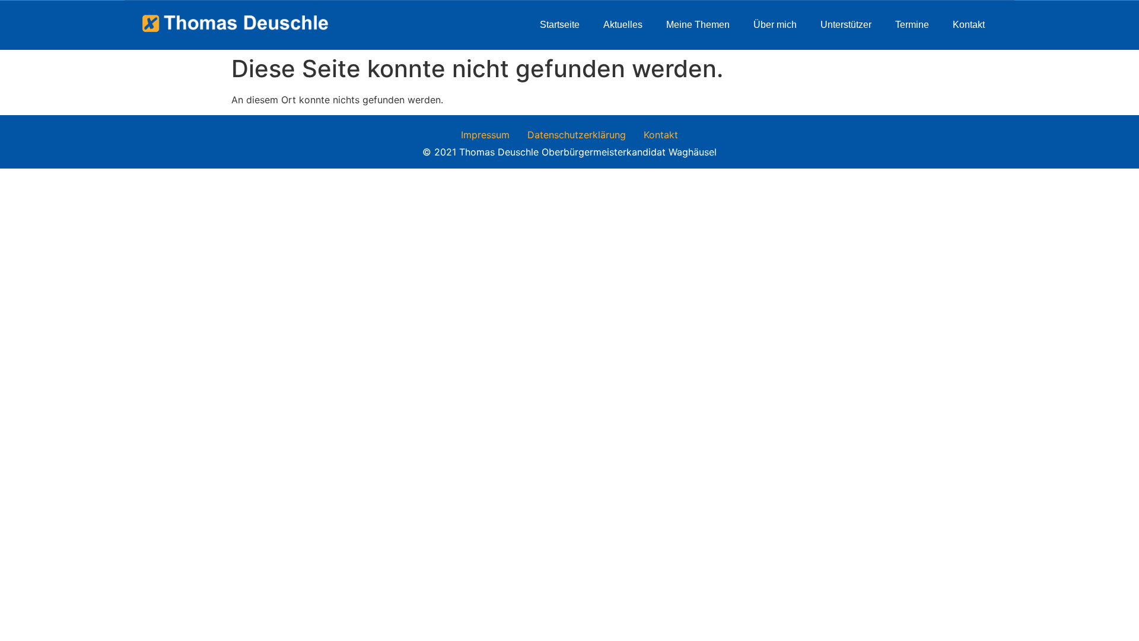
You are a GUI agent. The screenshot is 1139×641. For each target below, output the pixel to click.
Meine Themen (698, 25)
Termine (912, 25)
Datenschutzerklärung (576, 135)
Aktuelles (622, 25)
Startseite (560, 25)
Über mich (775, 25)
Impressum (485, 135)
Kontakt (969, 25)
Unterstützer (845, 25)
